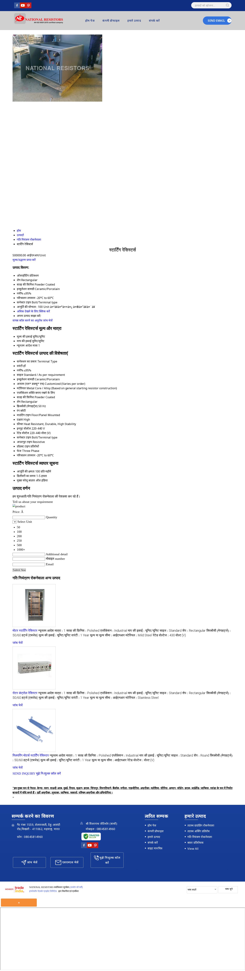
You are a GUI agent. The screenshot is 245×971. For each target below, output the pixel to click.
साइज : (171, 630)
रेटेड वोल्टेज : (169, 635)
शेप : (194, 630)
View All (193, 849)
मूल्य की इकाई (24, 336)
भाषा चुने (229, 889)
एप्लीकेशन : (113, 630)
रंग (18, 411)
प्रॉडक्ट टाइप (23, 446)
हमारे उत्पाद (134, 21)
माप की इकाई (24, 341)
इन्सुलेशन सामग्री (25, 379)
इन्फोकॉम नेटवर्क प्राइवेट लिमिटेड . (43, 891)
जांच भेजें (48, 320)
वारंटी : (80, 635)
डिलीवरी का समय (26, 476)
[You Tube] (23, 7)
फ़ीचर (20, 424)
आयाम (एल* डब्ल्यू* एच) (30, 384)
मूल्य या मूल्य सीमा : (107, 635)
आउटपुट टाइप (24, 442)
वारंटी (20, 366)
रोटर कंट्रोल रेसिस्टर (25, 693)
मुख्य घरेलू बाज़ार (26, 480)
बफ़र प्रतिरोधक (195, 843)
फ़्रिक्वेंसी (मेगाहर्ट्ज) (27, 406)
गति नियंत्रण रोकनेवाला (199, 837)
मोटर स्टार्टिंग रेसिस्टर (25, 630)
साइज (20, 375)
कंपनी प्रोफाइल (110, 21)
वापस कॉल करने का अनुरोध (27, 320)
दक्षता (20, 419)
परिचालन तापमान (26, 455)
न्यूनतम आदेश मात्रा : (51, 630)
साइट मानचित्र (155, 848)
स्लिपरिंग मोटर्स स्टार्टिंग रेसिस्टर (31, 755)
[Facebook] (17, 7)
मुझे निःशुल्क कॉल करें (48, 773)
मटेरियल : (139, 635)
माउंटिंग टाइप (24, 415)
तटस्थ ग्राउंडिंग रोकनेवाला (200, 825)
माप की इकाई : (143, 630)
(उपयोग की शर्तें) (76, 887)
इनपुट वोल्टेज (24, 428)
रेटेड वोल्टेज (23, 433)
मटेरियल (21, 388)
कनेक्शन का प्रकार (27, 361)
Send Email (216, 21)
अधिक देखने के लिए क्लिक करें (33, 311)
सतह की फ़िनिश (25, 397)
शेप (18, 402)
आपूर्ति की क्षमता (25, 471)
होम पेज (90, 21)
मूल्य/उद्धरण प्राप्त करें (24, 260)
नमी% (20, 370)
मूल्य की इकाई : (54, 635)
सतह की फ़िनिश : (82, 630)
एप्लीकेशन (22, 393)
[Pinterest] (28, 7)
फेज (19, 451)
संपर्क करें (154, 21)
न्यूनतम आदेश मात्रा (27, 345)
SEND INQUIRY (24, 773)
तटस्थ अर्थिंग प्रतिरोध (198, 831)
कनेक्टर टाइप (24, 437)
